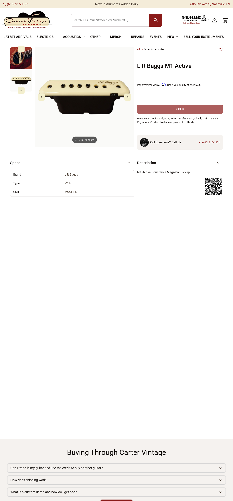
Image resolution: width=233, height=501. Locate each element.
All (138, 49)
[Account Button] (214, 20)
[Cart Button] (225, 20)
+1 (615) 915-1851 (209, 142)
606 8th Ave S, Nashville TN (210, 4)
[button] (72, 162)
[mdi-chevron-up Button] (21, 49)
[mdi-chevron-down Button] (21, 90)
